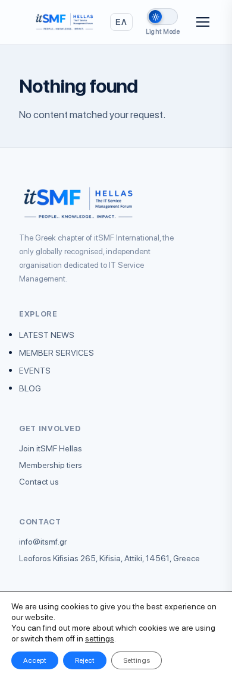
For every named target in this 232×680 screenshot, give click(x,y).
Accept (34, 660)
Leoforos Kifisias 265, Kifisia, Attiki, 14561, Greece (109, 558)
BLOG (30, 388)
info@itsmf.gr (43, 541)
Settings (136, 660)
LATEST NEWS (46, 335)
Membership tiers (50, 465)
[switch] (162, 16)
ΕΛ (121, 22)
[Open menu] (203, 22)
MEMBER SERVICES (56, 353)
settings (99, 638)
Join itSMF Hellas (50, 448)
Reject (85, 660)
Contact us (39, 481)
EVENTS (35, 370)
